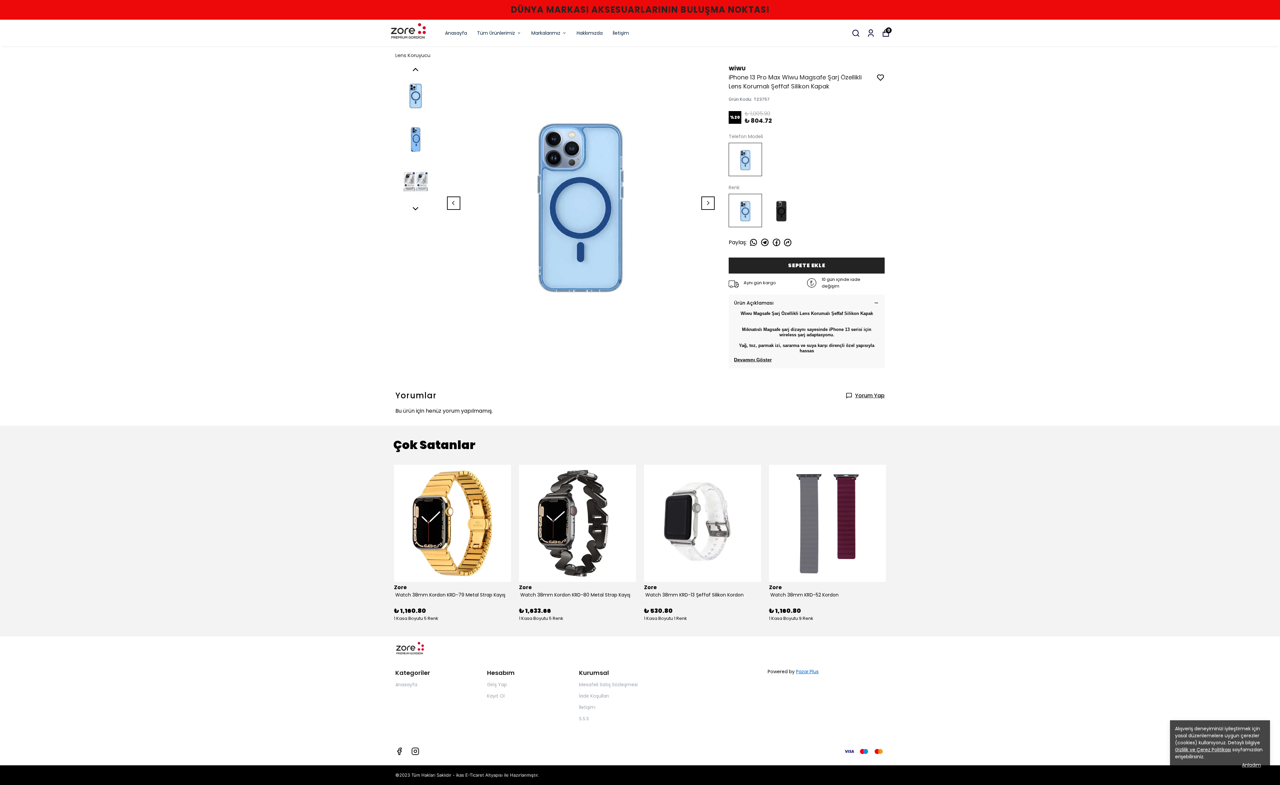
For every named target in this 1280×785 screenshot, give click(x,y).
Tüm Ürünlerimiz (496, 33)
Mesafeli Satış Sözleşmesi (608, 684)
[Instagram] (415, 751)
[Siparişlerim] (871, 33)
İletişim (621, 33)
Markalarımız (545, 33)
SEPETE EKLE (806, 265)
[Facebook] (399, 751)
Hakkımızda (590, 33)
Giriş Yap (497, 684)
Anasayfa (456, 33)
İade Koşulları (594, 696)
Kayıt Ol (496, 696)
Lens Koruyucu (412, 55)
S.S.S (584, 718)
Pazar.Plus (807, 671)
